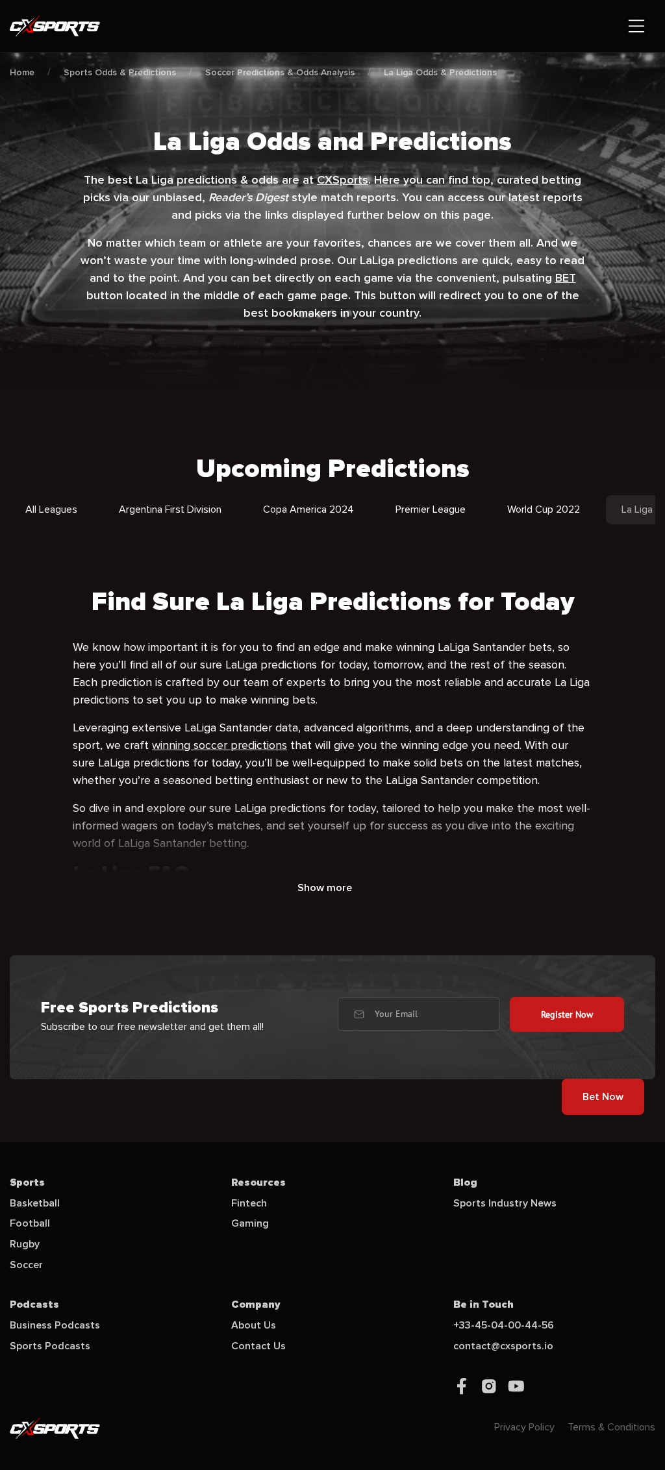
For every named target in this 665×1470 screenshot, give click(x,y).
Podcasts (34, 1304)
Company (256, 1304)
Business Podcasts (55, 1325)
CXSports (342, 180)
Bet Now (603, 1096)
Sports (27, 1182)
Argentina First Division (170, 509)
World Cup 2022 (543, 509)
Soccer (26, 1264)
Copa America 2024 (308, 509)
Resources (258, 1182)
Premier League (430, 509)
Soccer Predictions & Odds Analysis (280, 72)
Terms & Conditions (611, 1427)
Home (22, 72)
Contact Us (258, 1346)
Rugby (25, 1244)
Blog (465, 1182)
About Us (253, 1325)
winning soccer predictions (219, 745)
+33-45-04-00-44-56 (503, 1325)
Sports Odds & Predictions (120, 72)
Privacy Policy (524, 1427)
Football (30, 1223)
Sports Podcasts (50, 1346)
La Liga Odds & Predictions (440, 72)
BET (565, 278)
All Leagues (51, 509)
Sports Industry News (505, 1203)
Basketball (35, 1203)
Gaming (250, 1223)
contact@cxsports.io (503, 1346)
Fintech (249, 1203)
